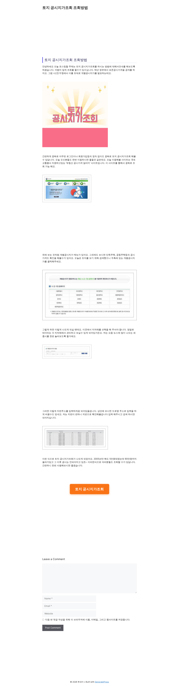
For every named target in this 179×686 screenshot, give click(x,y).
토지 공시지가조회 (89, 489)
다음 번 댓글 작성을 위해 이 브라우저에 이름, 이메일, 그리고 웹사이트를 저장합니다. (87, 619)
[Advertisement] (89, 32)
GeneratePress (102, 682)
